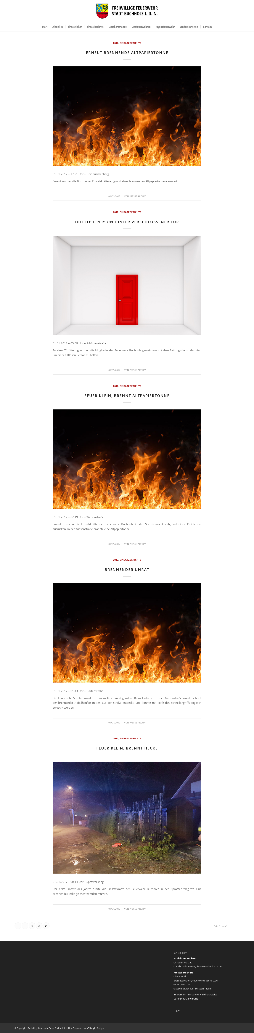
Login (176, 1010)
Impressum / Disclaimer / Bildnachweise (195, 994)
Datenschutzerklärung (185, 998)
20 (39, 925)
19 (32, 925)
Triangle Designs (96, 1028)
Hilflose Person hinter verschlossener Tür (127, 221)
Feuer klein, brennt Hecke (127, 748)
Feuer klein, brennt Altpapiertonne (127, 395)
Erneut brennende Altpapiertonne (127, 52)
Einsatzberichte (130, 43)
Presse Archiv (137, 196)
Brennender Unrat (127, 569)
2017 (115, 43)
